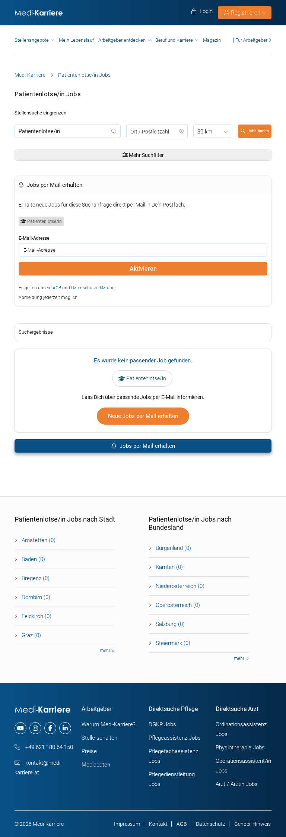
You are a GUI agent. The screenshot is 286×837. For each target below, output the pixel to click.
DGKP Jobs (162, 724)
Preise (89, 751)
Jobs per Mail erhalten (146, 446)
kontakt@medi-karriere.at (38, 767)
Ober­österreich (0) (178, 605)
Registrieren (245, 12)
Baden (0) (33, 559)
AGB (57, 287)
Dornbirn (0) (36, 597)
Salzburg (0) (170, 624)
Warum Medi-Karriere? (109, 724)
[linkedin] (65, 728)
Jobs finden (258, 131)
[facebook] (50, 728)
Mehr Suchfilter (146, 155)
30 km (204, 131)
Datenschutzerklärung (93, 287)
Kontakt (158, 824)
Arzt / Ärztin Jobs (237, 784)
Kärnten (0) (169, 567)
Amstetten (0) (38, 540)
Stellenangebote (32, 40)
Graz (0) (31, 635)
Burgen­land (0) (173, 548)
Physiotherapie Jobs (240, 747)
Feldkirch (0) (36, 616)
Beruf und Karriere (174, 40)
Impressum (127, 824)
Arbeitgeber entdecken (122, 40)
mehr (105, 650)
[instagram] (35, 728)
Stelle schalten (99, 737)
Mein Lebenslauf (76, 40)
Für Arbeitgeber (251, 40)
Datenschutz (210, 824)
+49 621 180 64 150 (48, 747)
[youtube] (20, 728)
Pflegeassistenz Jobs (175, 737)
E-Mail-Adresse (34, 238)
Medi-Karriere (30, 75)
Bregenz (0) (36, 578)
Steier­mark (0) (173, 643)
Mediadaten (96, 764)
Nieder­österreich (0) (180, 586)
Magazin (212, 40)
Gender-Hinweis (252, 824)
